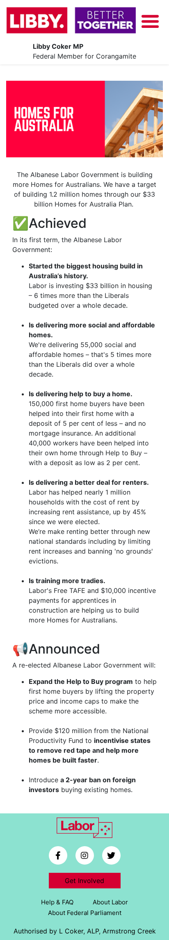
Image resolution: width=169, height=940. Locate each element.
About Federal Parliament (84, 913)
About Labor (110, 902)
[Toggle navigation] (150, 21)
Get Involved (84, 880)
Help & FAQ (57, 902)
